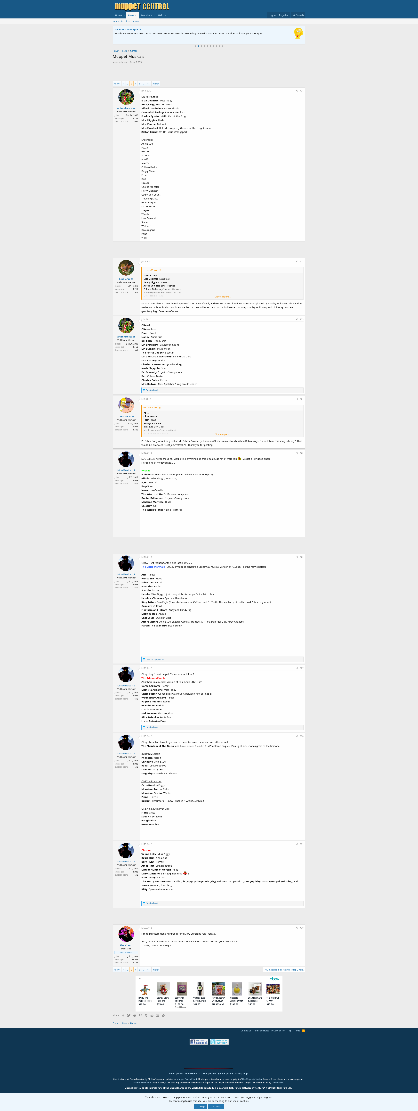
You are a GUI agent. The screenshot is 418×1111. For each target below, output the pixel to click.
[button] (124, 15)
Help (160, 15)
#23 (302, 319)
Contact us (246, 1030)
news (180, 1073)
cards (238, 1073)
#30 (302, 927)
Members (146, 15)
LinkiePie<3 (126, 278)
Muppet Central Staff (187, 1079)
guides (221, 1073)
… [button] (143, 83)
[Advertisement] (209, 72)
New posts (118, 21)
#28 (302, 736)
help (245, 1073)
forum (212, 1073)
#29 (302, 844)
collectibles (191, 1073)
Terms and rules (261, 1030)
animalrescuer (122, 62)
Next (155, 83)
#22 (302, 261)
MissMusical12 (126, 470)
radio (230, 1073)
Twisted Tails (126, 416)
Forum (132, 15)
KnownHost (277, 1082)
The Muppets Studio (252, 1079)
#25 (302, 453)
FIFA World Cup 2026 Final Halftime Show (139, 29)
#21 (302, 90)
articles (203, 1073)
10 (222, 46)
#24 (302, 399)
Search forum (132, 21)
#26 (302, 557)
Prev (117, 83)
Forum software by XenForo (263, 1087)
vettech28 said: (151, 270)
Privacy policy (278, 1030)
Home (118, 15)
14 (148, 83)
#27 (302, 668)
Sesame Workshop (142, 1082)
